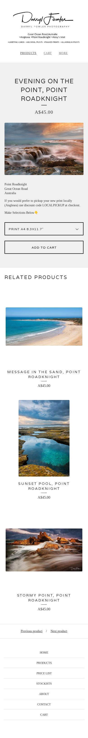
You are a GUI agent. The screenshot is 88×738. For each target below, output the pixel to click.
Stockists (44, 683)
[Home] (44, 27)
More (63, 53)
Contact (44, 704)
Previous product (31, 631)
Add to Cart (44, 248)
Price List (44, 673)
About (44, 694)
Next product (59, 631)
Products (28, 53)
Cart (48, 53)
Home (44, 652)
